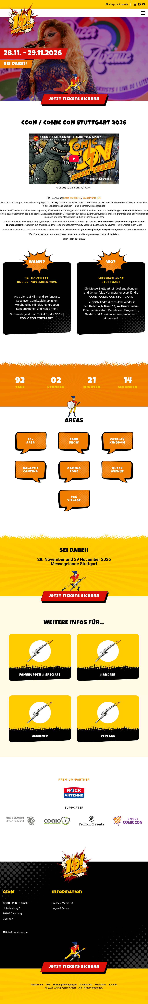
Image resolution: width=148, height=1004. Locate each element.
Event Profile (90, 198)
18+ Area (30, 441)
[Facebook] (139, 4)
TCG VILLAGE (74, 499)
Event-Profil (69, 198)
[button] (144, 13)
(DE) (78, 198)
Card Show (74, 441)
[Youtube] (143, 4)
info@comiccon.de (118, 4)
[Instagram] (135, 4)
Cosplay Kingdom (117, 441)
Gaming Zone (74, 470)
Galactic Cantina (31, 470)
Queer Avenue (117, 470)
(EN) (99, 198)
